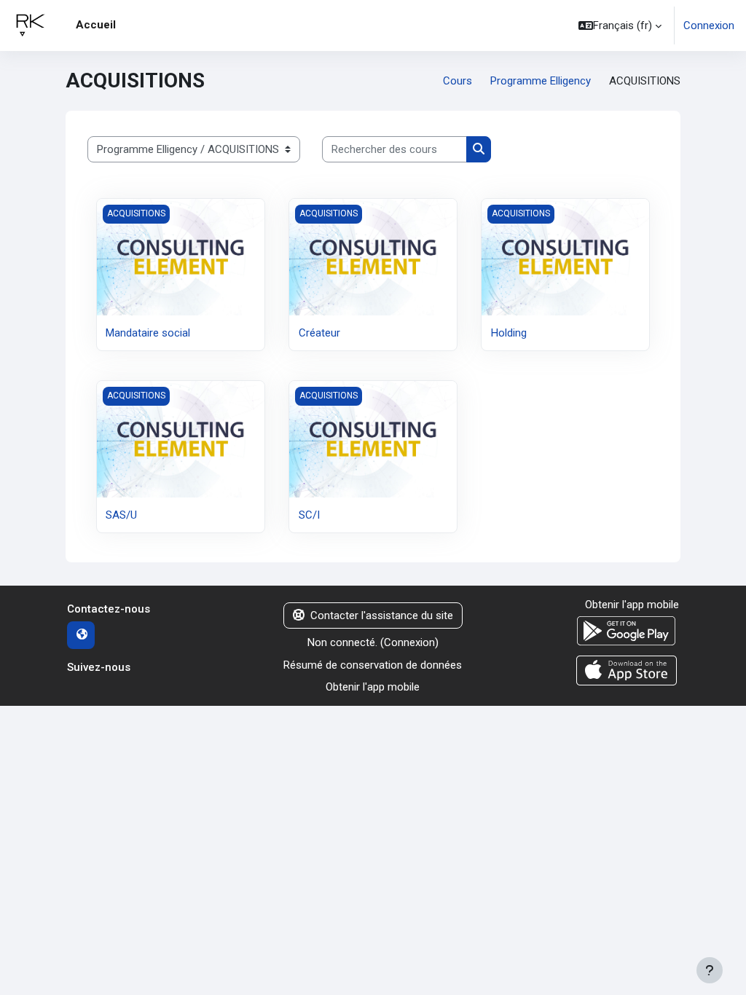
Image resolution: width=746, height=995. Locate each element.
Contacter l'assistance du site (381, 615)
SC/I (309, 515)
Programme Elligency (540, 80)
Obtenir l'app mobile (373, 686)
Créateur (319, 332)
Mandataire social (148, 332)
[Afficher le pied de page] (709, 970)
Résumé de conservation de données (372, 665)
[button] (620, 25)
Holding (509, 332)
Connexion (708, 25)
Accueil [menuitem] (96, 24)
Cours (457, 80)
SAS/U (121, 515)
